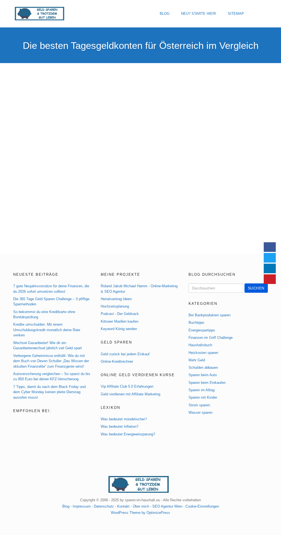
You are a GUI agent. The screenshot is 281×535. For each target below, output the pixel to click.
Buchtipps (196, 322)
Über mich (141, 506)
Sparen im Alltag (202, 390)
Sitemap (236, 14)
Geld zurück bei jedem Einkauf (125, 354)
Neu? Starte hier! (198, 14)
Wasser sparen (200, 412)
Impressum (82, 506)
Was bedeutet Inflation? (119, 426)
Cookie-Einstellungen (202, 506)
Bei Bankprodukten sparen (210, 315)
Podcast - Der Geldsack (120, 314)
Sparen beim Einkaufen (207, 383)
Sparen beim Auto (203, 375)
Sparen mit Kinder (203, 397)
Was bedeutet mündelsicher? (124, 419)
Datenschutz (104, 506)
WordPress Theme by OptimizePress (140, 513)
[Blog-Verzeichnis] (24, 422)
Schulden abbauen (203, 367)
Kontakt (123, 506)
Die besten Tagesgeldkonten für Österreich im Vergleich (140, 45)
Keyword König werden (119, 329)
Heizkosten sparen (203, 353)
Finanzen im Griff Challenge (211, 338)
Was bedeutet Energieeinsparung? (128, 434)
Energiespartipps (202, 330)
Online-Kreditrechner (117, 361)
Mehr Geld (197, 360)
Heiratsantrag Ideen (116, 299)
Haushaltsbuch (200, 345)
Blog (165, 14)
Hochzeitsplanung (115, 306)
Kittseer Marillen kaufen (119, 321)
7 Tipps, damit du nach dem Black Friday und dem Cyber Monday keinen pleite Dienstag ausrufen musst (49, 392)
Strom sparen (199, 405)
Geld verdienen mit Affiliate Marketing (130, 394)
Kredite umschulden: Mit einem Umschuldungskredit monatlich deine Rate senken (46, 329)
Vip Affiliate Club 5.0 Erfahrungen (127, 386)
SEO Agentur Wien (167, 506)
